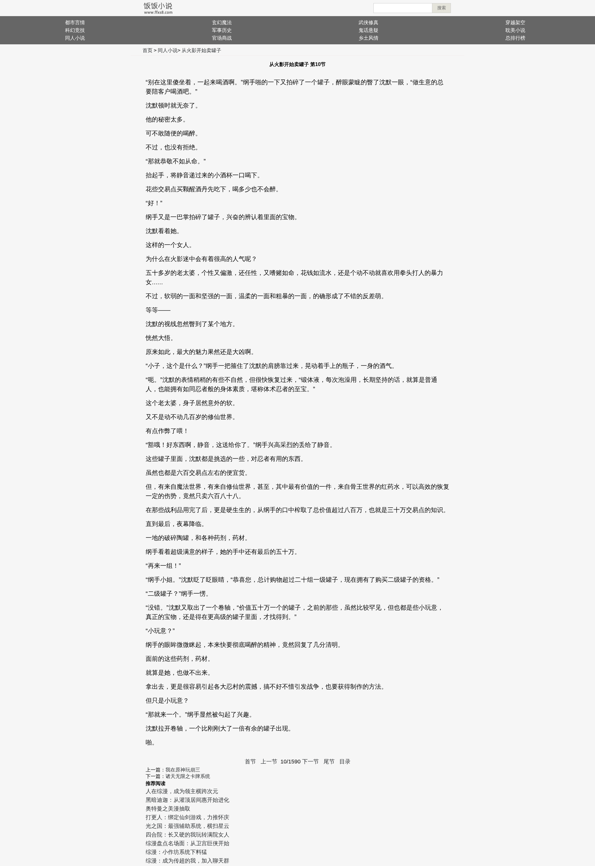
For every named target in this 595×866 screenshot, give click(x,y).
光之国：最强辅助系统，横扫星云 (187, 826)
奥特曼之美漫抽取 (168, 809)
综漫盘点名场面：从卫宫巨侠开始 (187, 843)
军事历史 (222, 30)
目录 (344, 761)
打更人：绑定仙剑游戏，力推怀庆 (187, 817)
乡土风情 (368, 38)
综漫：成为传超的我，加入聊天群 (187, 861)
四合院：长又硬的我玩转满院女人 (187, 835)
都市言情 (75, 22)
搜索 (441, 7)
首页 (147, 50)
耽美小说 (515, 30)
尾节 (329, 761)
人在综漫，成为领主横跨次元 (182, 791)
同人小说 (75, 38)
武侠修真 (368, 22)
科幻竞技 (75, 30)
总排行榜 (515, 38)
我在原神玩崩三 (182, 769)
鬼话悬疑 (368, 30)
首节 (250, 761)
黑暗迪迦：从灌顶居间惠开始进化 (187, 800)
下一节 (310, 761)
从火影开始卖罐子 (201, 50)
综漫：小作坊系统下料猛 (176, 852)
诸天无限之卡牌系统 (187, 776)
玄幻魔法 (222, 22)
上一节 (269, 761)
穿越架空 (515, 22)
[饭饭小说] (158, 8)
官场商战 (222, 38)
